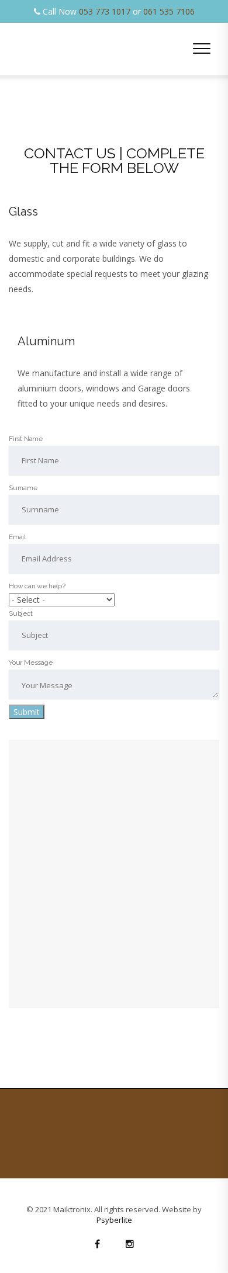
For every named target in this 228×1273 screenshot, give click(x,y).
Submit (26, 711)
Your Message (31, 662)
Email (17, 537)
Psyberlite (114, 1220)
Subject (21, 613)
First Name (26, 439)
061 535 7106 (169, 11)
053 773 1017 (104, 11)
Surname (23, 488)
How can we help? (37, 586)
